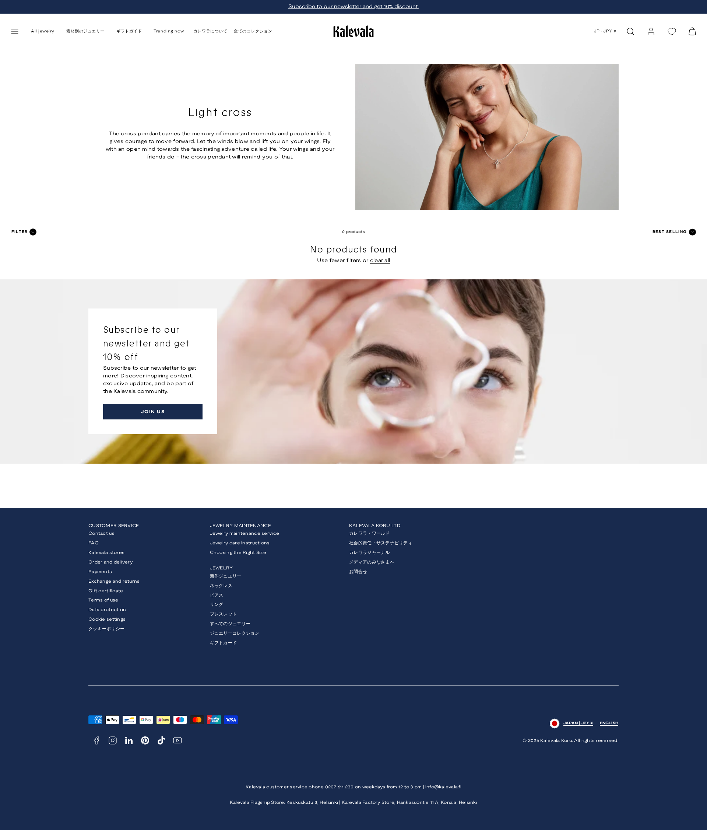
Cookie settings (107, 619)
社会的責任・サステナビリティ (380, 543)
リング (217, 605)
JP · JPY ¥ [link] (605, 31)
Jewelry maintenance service (244, 533)
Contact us (101, 533)
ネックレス (221, 586)
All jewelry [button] (42, 31)
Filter (19, 232)
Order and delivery (110, 562)
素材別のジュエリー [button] (85, 31)
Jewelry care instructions (240, 543)
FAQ (93, 543)
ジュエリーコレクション (235, 633)
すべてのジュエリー (230, 624)
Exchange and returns (114, 581)
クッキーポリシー (106, 629)
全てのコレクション (253, 31)
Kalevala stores (106, 553)
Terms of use (103, 600)
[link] (651, 31)
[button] (15, 31)
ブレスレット (223, 614)
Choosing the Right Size (238, 553)
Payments (100, 572)
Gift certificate (105, 591)
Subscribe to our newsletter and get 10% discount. (353, 6)
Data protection (107, 610)
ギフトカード (223, 643)
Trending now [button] (169, 31)
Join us (153, 412)
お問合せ (358, 572)
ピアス (217, 595)
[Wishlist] (671, 31)
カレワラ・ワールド (369, 533)
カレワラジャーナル (369, 553)
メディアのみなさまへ (371, 562)
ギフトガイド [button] (129, 31)
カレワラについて (210, 31)
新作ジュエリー (226, 576)
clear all (380, 260)
